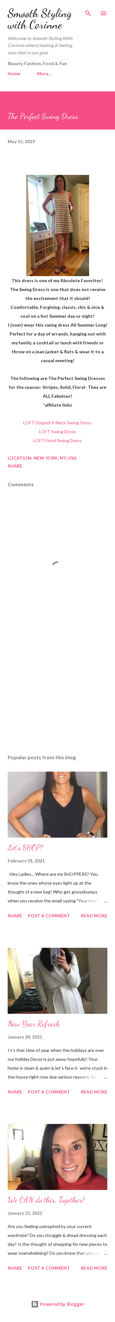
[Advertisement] (57, 694)
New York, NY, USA (55, 458)
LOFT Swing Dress (57, 431)
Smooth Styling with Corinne (40, 18)
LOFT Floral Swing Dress (57, 440)
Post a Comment (49, 915)
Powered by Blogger (61, 1304)
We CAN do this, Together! (46, 1200)
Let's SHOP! (25, 847)
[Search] (88, 11)
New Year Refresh (34, 1023)
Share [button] (15, 465)
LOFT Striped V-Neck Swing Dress (57, 422)
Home (14, 73)
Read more (94, 915)
